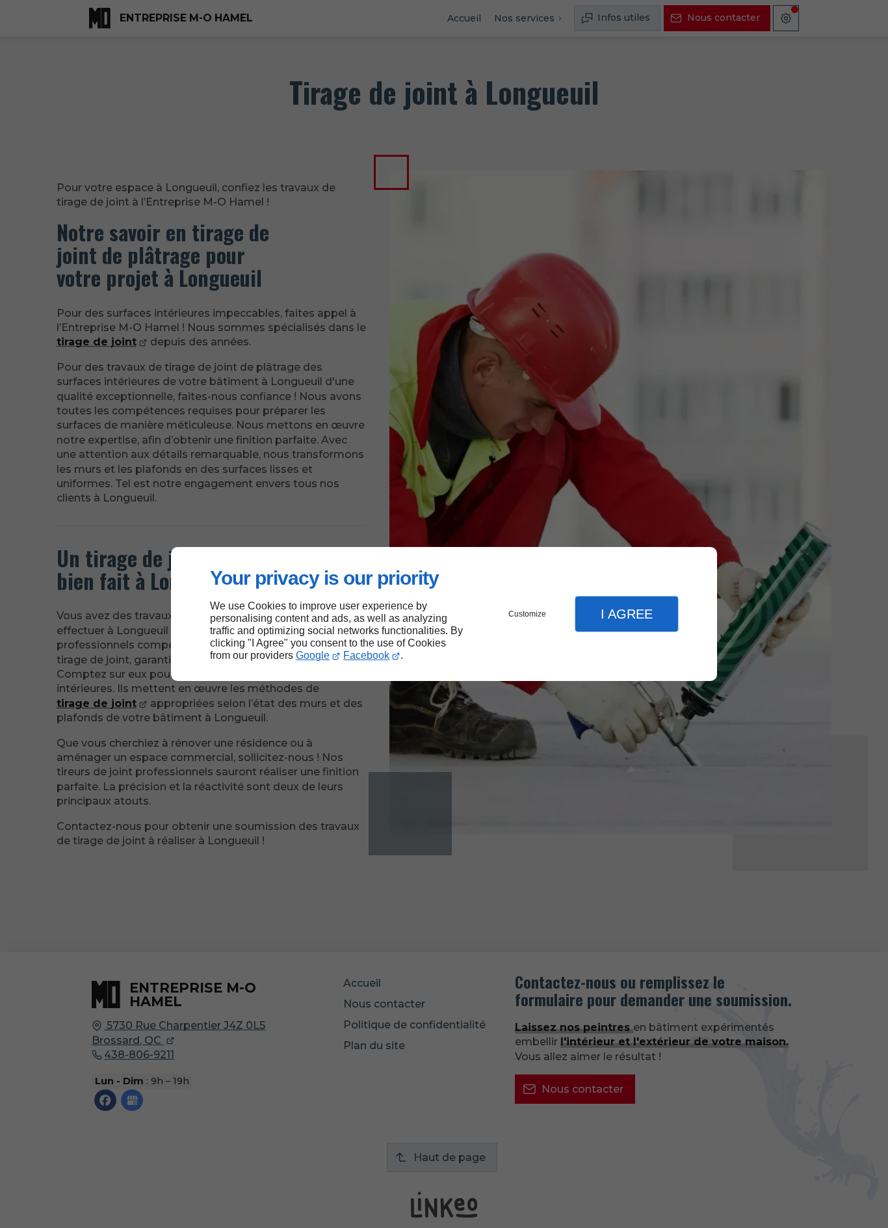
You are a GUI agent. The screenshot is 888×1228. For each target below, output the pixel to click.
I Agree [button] (627, 614)
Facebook (366, 655)
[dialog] (444, 614)
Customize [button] (527, 614)
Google (313, 655)
